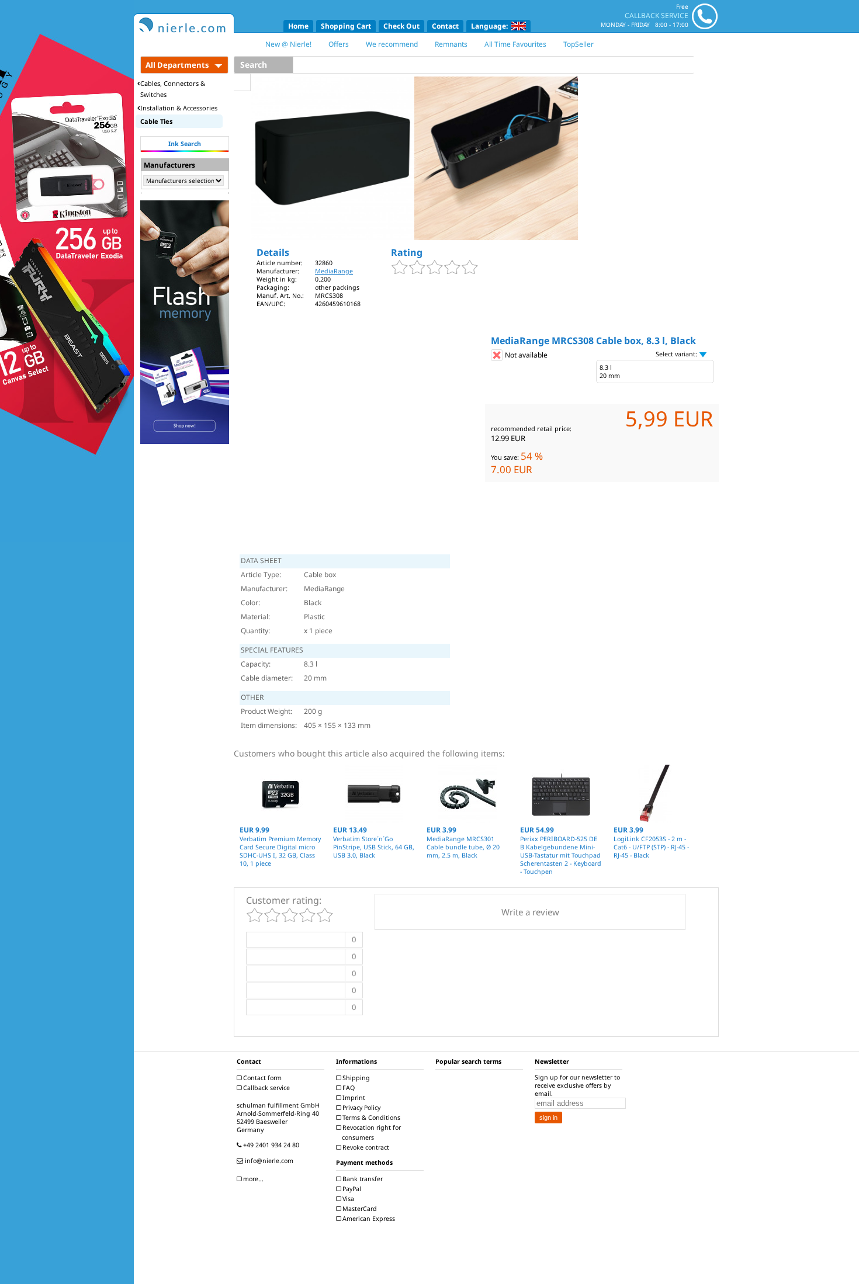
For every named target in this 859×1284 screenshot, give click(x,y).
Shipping (355, 1078)
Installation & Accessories (178, 107)
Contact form (261, 1078)
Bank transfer (362, 1179)
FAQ (348, 1088)
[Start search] (242, 82)
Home (298, 26)
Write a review (530, 912)
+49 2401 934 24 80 (270, 1145)
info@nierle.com (268, 1161)
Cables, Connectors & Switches (172, 89)
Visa (347, 1199)
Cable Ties (156, 121)
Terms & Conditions (370, 1117)
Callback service (265, 1088)
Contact (445, 26)
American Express (368, 1218)
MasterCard (359, 1209)
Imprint (353, 1098)
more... (252, 1179)
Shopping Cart (346, 26)
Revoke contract (365, 1147)
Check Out (401, 26)
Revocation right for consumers (371, 1132)
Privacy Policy (360, 1107)
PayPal (351, 1189)
